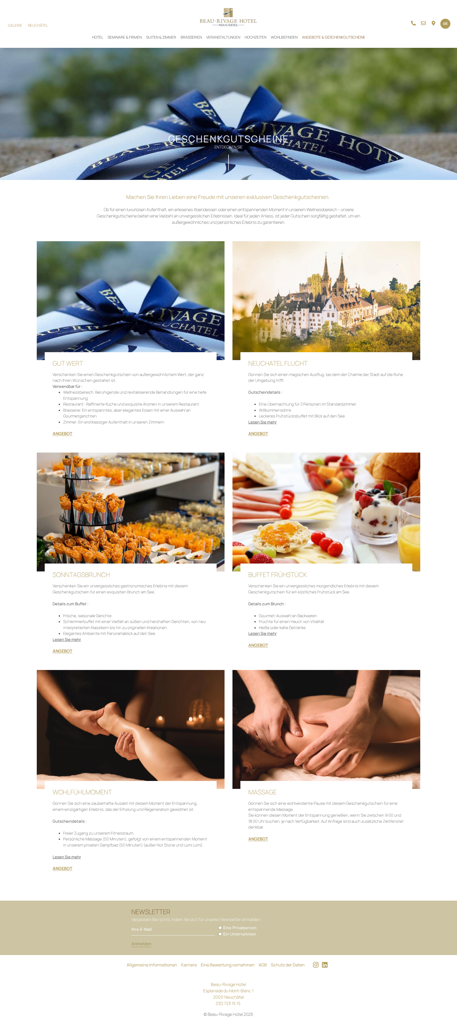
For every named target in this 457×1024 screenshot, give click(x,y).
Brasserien (191, 37)
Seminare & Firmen (125, 37)
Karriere (189, 964)
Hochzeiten (255, 37)
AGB (263, 964)
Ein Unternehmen (239, 934)
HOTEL (97, 37)
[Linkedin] (325, 965)
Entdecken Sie (228, 147)
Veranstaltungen (223, 37)
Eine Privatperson (240, 928)
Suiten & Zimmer (161, 37)
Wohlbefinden (284, 37)
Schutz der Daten (288, 964)
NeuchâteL (38, 25)
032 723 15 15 (228, 1003)
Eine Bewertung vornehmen (228, 964)
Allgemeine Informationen (152, 964)
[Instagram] (316, 965)
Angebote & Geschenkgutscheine (333, 37)
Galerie (15, 25)
